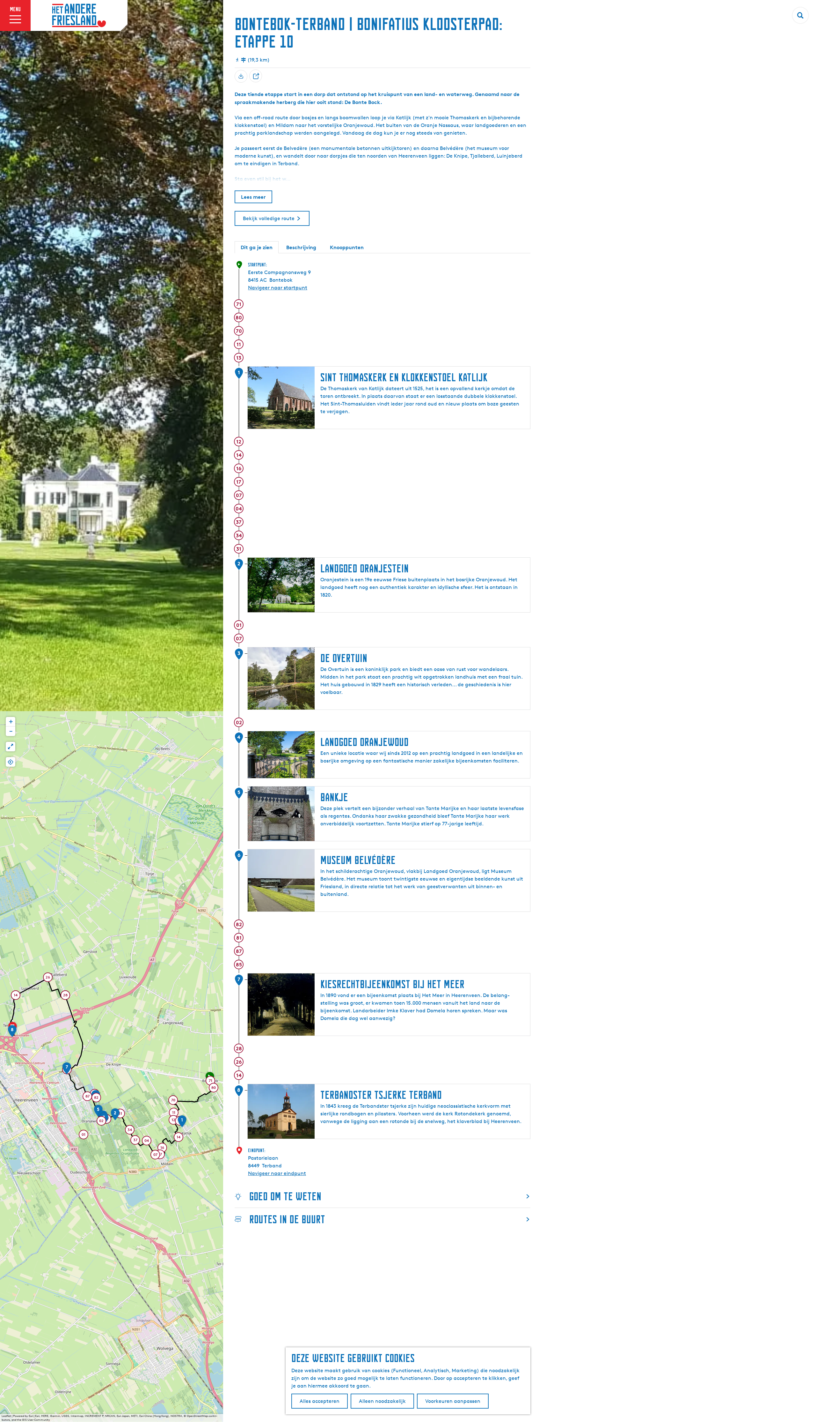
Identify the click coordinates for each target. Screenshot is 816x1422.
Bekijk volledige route (269, 218)
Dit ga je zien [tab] (257, 247)
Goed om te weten (285, 1196)
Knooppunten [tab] (347, 247)
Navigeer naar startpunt (277, 288)
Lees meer (253, 197)
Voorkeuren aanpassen (452, 1401)
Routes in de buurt (287, 1219)
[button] (210, 1081)
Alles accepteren (319, 1401)
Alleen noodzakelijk (382, 1401)
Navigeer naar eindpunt (277, 1173)
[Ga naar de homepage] (79, 15)
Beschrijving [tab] (301, 247)
